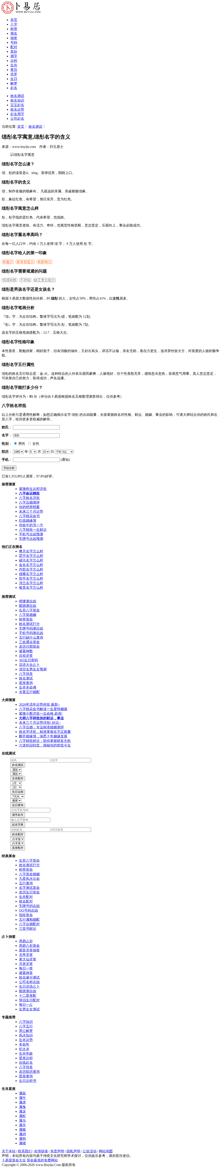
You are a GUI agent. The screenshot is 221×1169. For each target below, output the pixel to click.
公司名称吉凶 (29, 982)
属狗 (22, 1138)
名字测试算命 (29, 888)
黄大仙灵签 (27, 959)
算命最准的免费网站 (42, 1160)
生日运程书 (27, 1081)
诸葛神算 (26, 973)
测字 (13, 56)
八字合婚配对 (29, 924)
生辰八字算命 (29, 610)
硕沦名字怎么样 (31, 560)
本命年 (24, 1044)
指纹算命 (26, 915)
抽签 (13, 38)
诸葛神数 (26, 651)
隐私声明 (73, 1151)
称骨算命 (26, 619)
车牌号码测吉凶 (31, 628)
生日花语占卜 (29, 986)
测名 (13, 33)
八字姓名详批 (29, 498)
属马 (22, 1120)
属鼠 (22, 1093)
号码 (13, 42)
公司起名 (17, 118)
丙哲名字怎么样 (31, 569)
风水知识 (26, 1035)
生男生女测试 (29, 1009)
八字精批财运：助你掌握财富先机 (45, 741)
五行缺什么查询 (31, 637)
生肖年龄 (26, 1053)
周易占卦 (26, 941)
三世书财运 (27, 928)
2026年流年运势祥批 (39, 704)
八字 (13, 24)
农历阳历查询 (29, 1071)
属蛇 (22, 1116)
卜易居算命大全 (14, 1160)
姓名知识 (17, 100)
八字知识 (26, 1022)
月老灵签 (26, 964)
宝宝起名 (17, 105)
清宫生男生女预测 (33, 669)
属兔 (22, 1107)
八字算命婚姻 (29, 874)
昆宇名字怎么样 (31, 556)
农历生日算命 (29, 892)
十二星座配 (27, 995)
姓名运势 (17, 109)
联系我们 (25, 1151)
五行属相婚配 (29, 919)
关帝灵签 (26, 955)
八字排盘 (26, 674)
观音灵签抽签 (29, 950)
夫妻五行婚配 (29, 692)
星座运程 (26, 1058)
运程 (13, 60)
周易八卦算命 (29, 945)
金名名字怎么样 (31, 565)
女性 (35, 443)
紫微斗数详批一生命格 (40, 713)
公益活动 (89, 1151)
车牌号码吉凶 (29, 906)
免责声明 (57, 1151)
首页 (13, 20)
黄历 (13, 70)
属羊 (22, 1125)
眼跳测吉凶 (27, 606)
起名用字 (17, 114)
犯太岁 (24, 1049)
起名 (13, 88)
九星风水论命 (29, 878)
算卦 (13, 51)
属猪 (22, 1143)
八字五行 (26, 1026)
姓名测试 (17, 96)
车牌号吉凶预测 (31, 539)
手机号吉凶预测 (31, 534)
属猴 (22, 1129)
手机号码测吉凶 (31, 633)
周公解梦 (26, 1031)
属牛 (22, 1098)
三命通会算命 (29, 642)
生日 (13, 79)
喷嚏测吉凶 (27, 601)
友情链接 (41, 1151)
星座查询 (26, 683)
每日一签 (26, 968)
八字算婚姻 (27, 615)
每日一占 (26, 1004)
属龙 (22, 1111)
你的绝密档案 (29, 507)
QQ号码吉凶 (28, 910)
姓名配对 (26, 901)
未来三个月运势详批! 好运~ (40, 722)
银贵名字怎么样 (31, 587)
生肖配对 (26, 897)
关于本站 (9, 1151)
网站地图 (106, 1151)
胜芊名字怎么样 (31, 578)
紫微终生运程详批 (33, 489)
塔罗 (13, 74)
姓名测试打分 (29, 624)
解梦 (13, 83)
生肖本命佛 (27, 687)
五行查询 (26, 883)
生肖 (13, 65)
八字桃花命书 (29, 516)
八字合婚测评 (29, 502)
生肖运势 (26, 1040)
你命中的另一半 (31, 525)
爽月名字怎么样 (31, 551)
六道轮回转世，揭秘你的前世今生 (45, 745)
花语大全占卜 (29, 665)
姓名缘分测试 (29, 977)
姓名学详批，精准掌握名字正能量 (45, 732)
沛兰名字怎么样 (31, 583)
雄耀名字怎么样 (31, 574)
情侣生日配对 (29, 1000)
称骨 (13, 29)
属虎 (22, 1102)
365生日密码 (28, 660)
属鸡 (22, 1134)
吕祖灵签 (26, 655)
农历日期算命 (29, 646)
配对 (13, 47)
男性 (21, 443)
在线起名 (26, 1062)
